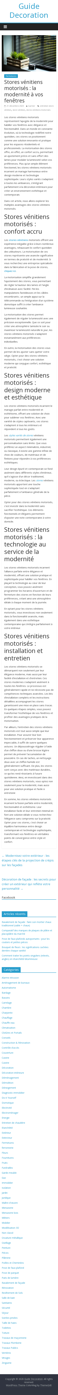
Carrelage (7, 1002)
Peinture (6, 1247)
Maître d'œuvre (10, 1202)
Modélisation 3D (10, 1227)
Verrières (6, 1352)
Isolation (6, 1187)
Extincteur (7, 1137)
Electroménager (10, 1112)
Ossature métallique (12, 1237)
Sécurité (6, 1307)
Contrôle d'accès (10, 1047)
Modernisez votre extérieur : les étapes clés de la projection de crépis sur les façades (28, 860)
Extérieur (6, 1132)
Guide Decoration (29, 10)
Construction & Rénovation (16, 1042)
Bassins (6, 997)
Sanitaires (7, 1302)
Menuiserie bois (10, 1212)
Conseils (6, 1037)
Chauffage (7, 1017)
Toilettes (6, 1327)
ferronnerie (7, 1147)
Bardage (6, 992)
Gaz (4, 1177)
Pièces (5, 1252)
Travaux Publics (10, 1347)
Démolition (7, 1082)
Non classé (7, 1232)
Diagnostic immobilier (13, 1092)
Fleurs (5, 1152)
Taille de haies (9, 1322)
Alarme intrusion (10, 977)
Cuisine (5, 1057)
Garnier (31, 106)
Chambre (6, 1007)
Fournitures (8, 1157)
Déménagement (10, 1077)
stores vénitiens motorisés (38, 110)
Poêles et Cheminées (13, 1262)
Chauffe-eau (8, 1022)
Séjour (5, 1312)
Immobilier (7, 1182)
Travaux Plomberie (11, 1342)
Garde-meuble (9, 1172)
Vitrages (6, 1357)
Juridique (6, 1197)
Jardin (5, 1192)
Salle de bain (8, 1297)
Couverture (7, 1052)
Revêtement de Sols (12, 1292)
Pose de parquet (10, 1272)
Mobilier (6, 1222)
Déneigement (9, 1087)
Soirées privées (10, 1317)
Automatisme (9, 987)
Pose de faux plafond (13, 1267)
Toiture (5, 1332)
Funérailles (7, 1167)
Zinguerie (6, 1362)
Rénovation (8, 1287)
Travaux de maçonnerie (14, 1337)
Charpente (7, 1012)
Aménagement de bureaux (15, 982)
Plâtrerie (6, 1257)
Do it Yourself (9, 1097)
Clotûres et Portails (12, 1032)
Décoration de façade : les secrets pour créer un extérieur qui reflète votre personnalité (29, 884)
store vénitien (19, 110)
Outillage (6, 1242)
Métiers (6, 1217)
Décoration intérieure (13, 1072)
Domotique (8, 1102)
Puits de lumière (10, 1277)
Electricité (7, 1107)
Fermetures (11, 76)
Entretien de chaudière (13, 1122)
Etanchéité (7, 1127)
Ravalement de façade (13, 1282)
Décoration (8, 1067)
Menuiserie (7, 1207)
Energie (6, 1117)
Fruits (5, 1162)
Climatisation (8, 1027)
